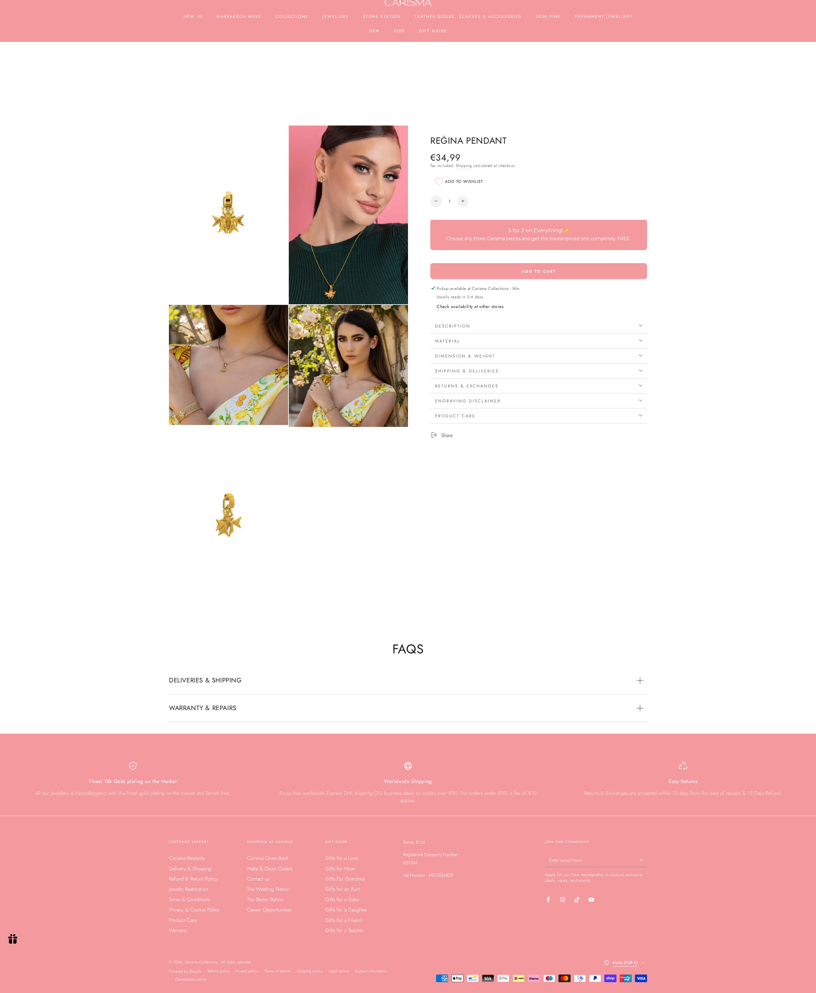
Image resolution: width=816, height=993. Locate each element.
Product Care (183, 920)
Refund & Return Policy (193, 878)
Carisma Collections (202, 962)
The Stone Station (265, 899)
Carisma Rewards (186, 858)
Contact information (371, 971)
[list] (408, 783)
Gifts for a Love (341, 858)
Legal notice (338, 971)
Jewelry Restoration (188, 889)
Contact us (258, 878)
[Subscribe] (643, 860)
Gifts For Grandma (344, 878)
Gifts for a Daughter (346, 909)
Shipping (464, 165)
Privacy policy (247, 971)
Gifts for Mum (340, 868)
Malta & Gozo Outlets (270, 868)
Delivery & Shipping (190, 868)
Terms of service (277, 971)
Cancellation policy (191, 979)
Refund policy (218, 971)
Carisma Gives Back (267, 858)
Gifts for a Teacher (344, 930)
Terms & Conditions (189, 899)
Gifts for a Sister (342, 899)
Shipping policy (309, 971)
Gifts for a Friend (343, 920)
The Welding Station (268, 889)
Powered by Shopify (185, 971)
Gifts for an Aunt (342, 889)
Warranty (178, 930)
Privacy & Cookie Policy (194, 909)
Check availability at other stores (470, 306)
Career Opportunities (269, 909)
